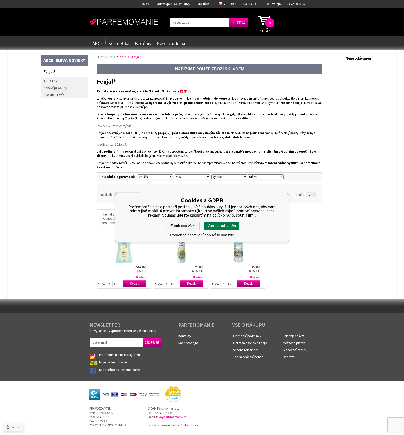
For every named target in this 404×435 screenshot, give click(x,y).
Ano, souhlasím (222, 226)
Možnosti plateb (294, 343)
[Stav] (191, 177)
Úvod (145, 4)
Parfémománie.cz (124, 22)
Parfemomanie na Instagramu (119, 355)
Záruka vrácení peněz (248, 357)
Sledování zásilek (295, 350)
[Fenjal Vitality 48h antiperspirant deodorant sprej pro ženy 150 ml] (238, 244)
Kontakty (184, 336)
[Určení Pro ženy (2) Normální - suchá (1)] (265, 177)
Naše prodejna (171, 43)
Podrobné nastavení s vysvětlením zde (202, 235)
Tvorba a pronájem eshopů (165, 425)
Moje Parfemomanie (113, 362)
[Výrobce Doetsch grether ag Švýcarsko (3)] (228, 177)
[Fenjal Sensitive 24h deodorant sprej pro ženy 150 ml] (181, 244)
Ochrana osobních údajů (250, 343)
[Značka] (155, 177)
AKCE (97, 43)
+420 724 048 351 (295, 4)
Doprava (289, 357)
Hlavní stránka (106, 57)
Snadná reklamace (246, 350)
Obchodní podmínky (247, 336)
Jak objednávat (293, 336)
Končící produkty (55, 88)
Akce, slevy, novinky (64, 60)
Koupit (134, 283)
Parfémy (143, 43)
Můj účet (203, 4)
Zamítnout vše (182, 226)
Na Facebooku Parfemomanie (120, 370)
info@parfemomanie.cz (171, 417)
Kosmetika (118, 43)
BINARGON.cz (191, 425)
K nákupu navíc (54, 95)
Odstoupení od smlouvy (173, 4)
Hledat (239, 22)
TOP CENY (50, 81)
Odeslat (152, 342)
